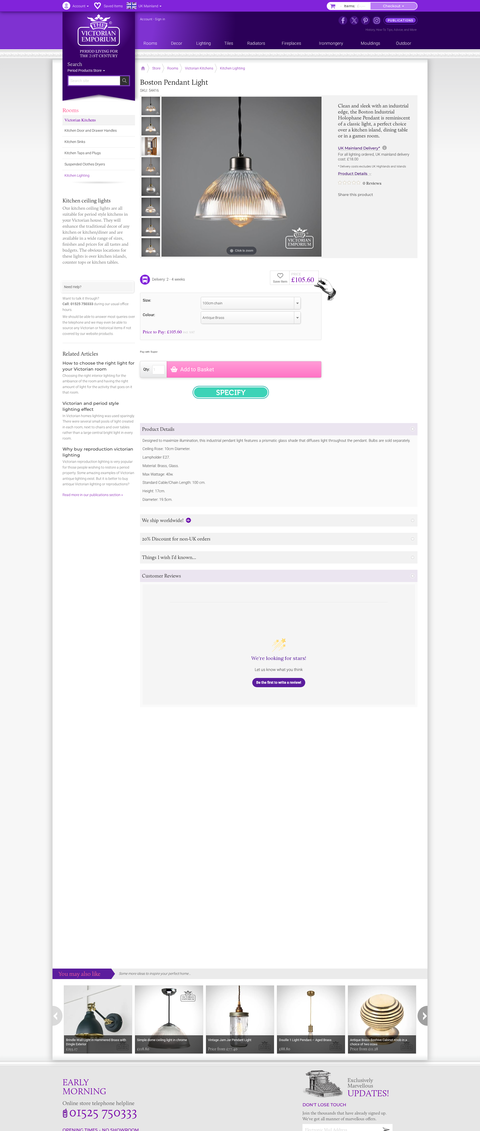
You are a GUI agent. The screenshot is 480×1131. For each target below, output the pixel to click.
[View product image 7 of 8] (151, 227)
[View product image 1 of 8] (151, 106)
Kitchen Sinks (74, 142)
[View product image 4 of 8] (151, 166)
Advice (398, 29)
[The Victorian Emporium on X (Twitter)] (354, 20)
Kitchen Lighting (77, 175)
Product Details (353, 173)
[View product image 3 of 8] (151, 146)
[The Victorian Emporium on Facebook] (342, 20)
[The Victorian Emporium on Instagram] (376, 20)
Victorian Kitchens (80, 120)
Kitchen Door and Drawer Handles (90, 130)
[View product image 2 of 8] (151, 126)
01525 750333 (103, 1111)
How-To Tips (384, 29)
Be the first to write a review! (278, 682)
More (413, 29)
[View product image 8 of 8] (151, 247)
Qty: (146, 369)
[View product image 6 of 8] (151, 207)
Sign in (160, 19)
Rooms (70, 110)
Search (75, 64)
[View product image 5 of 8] (151, 186)
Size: (147, 300)
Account (146, 19)
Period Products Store (85, 70)
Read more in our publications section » (92, 495)
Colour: (149, 315)
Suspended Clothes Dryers (84, 164)
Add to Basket (197, 369)
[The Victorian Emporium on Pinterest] (365, 20)
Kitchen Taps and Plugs (82, 153)
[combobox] (251, 303)
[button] (279, 429)
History (370, 29)
